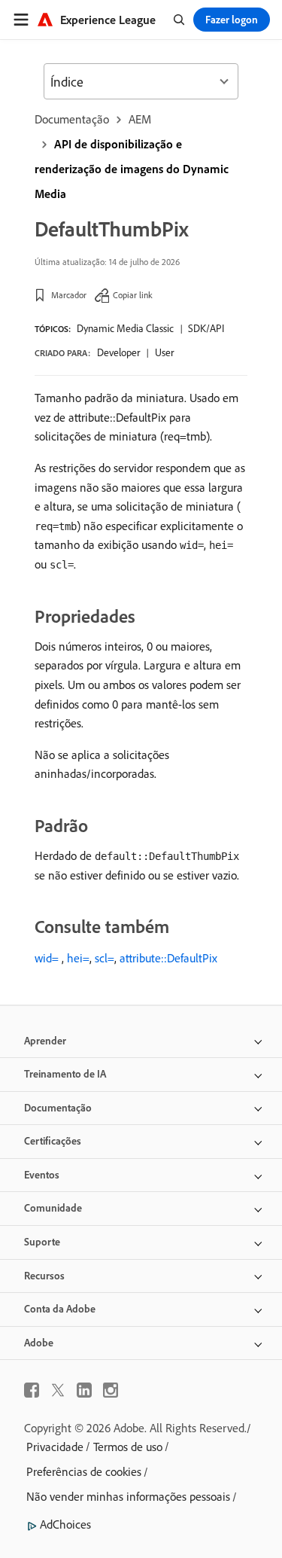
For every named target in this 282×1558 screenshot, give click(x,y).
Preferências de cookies (83, 1471)
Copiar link (133, 294)
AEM (140, 119)
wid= (47, 957)
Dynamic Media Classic (125, 328)
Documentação (72, 119)
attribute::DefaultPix (168, 957)
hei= (78, 957)
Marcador (68, 294)
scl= (104, 957)
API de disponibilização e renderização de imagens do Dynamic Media (132, 168)
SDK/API (206, 328)
